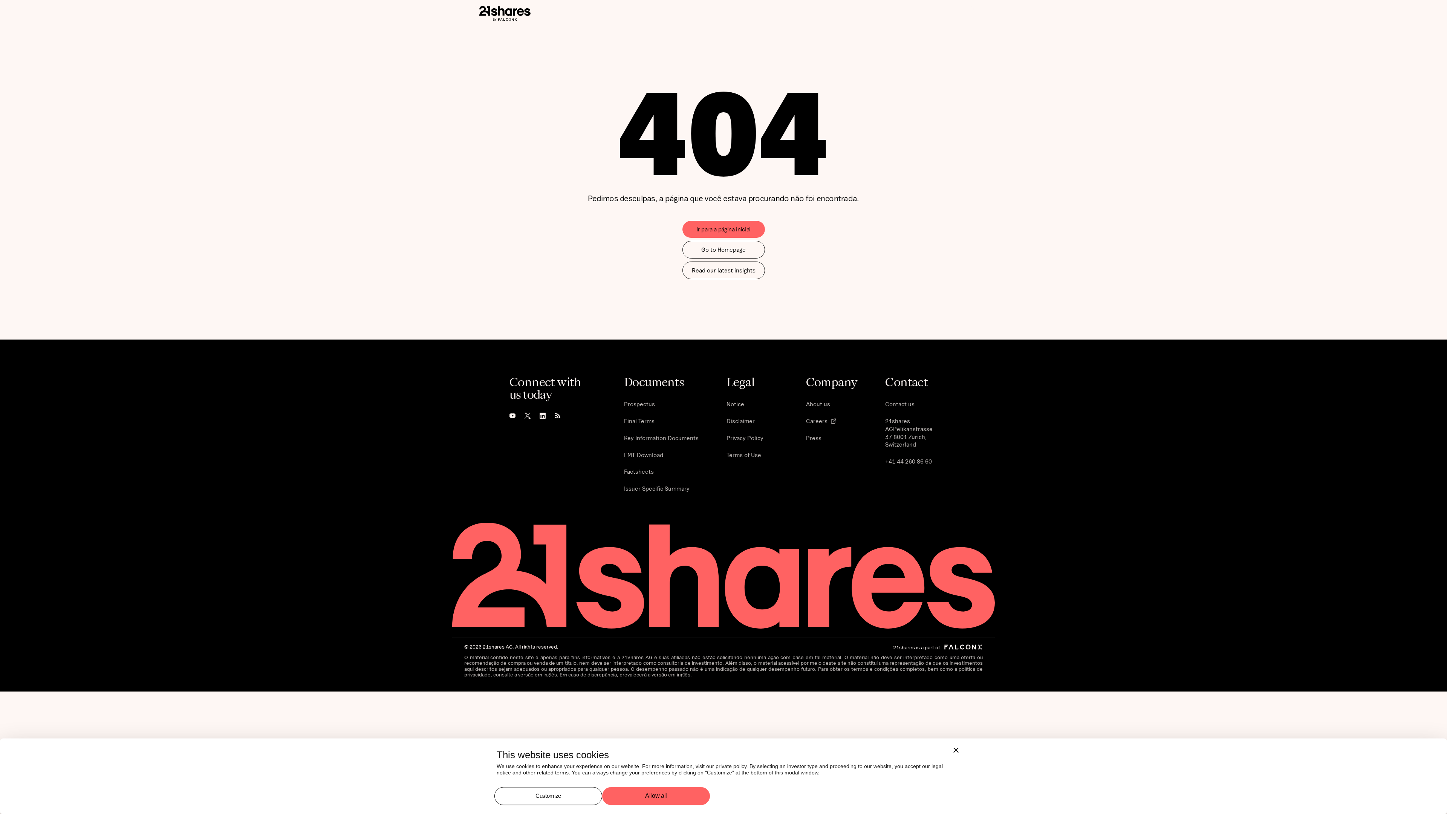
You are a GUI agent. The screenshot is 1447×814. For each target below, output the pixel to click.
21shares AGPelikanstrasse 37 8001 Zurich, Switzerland (909, 433)
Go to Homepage (723, 249)
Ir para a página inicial (723, 229)
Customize (548, 796)
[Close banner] (956, 750)
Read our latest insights (724, 270)
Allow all (656, 796)
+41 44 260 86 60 (908, 461)
